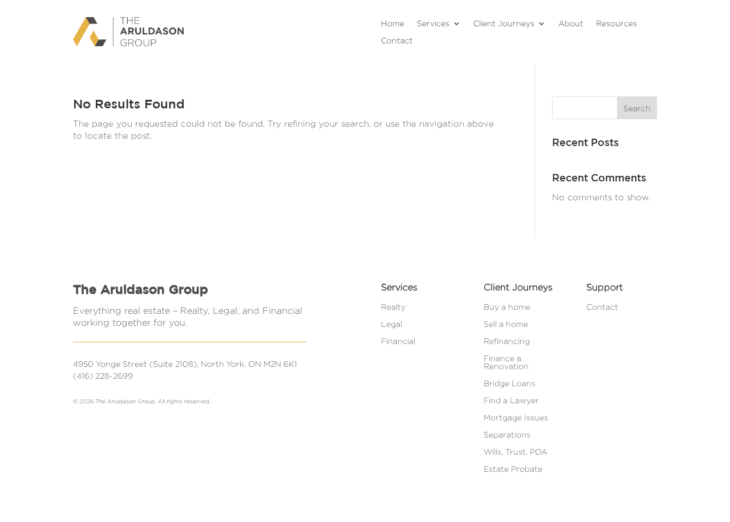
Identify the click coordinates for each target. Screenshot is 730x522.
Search (637, 108)
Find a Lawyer (511, 400)
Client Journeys (503, 23)
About (570, 23)
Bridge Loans (510, 383)
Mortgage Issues (516, 418)
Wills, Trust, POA (516, 452)
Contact (397, 40)
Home (392, 23)
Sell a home (506, 324)
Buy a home (507, 307)
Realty (393, 307)
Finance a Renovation (506, 362)
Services (433, 23)
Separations (507, 435)
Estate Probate (513, 469)
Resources (616, 23)
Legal (391, 324)
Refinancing (507, 341)
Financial (398, 341)
